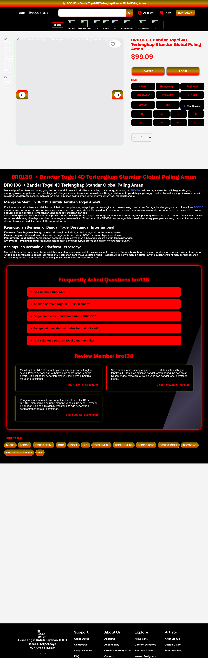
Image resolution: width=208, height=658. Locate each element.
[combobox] (92, 13)
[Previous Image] (22, 94)
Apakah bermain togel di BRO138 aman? (62, 304)
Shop (22, 12)
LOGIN (183, 71)
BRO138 (135, 190)
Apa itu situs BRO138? (49, 291)
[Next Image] (117, 94)
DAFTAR (148, 71)
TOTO (191, 210)
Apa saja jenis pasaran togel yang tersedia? (64, 340)
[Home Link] (38, 13)
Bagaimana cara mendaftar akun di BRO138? (65, 316)
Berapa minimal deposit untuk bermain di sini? (66, 328)
